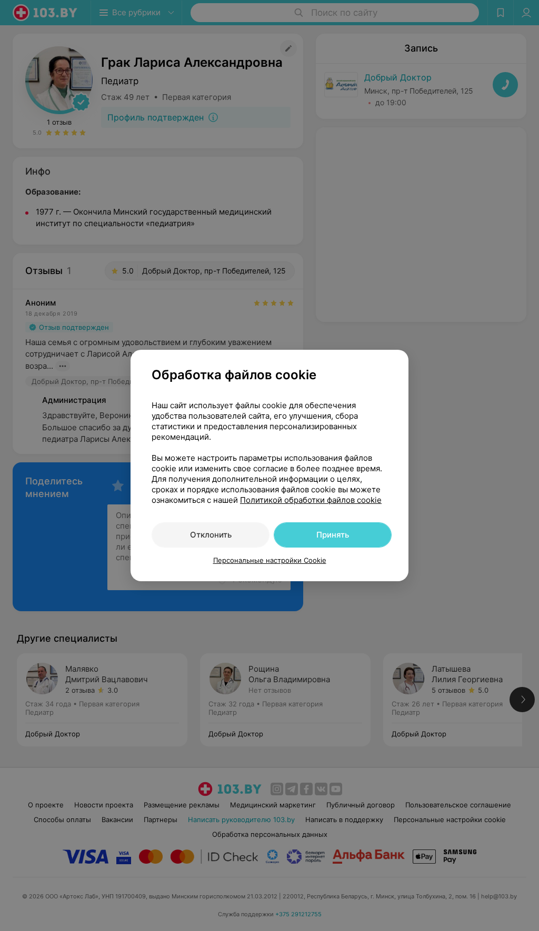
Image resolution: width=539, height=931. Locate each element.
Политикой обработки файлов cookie (311, 500)
